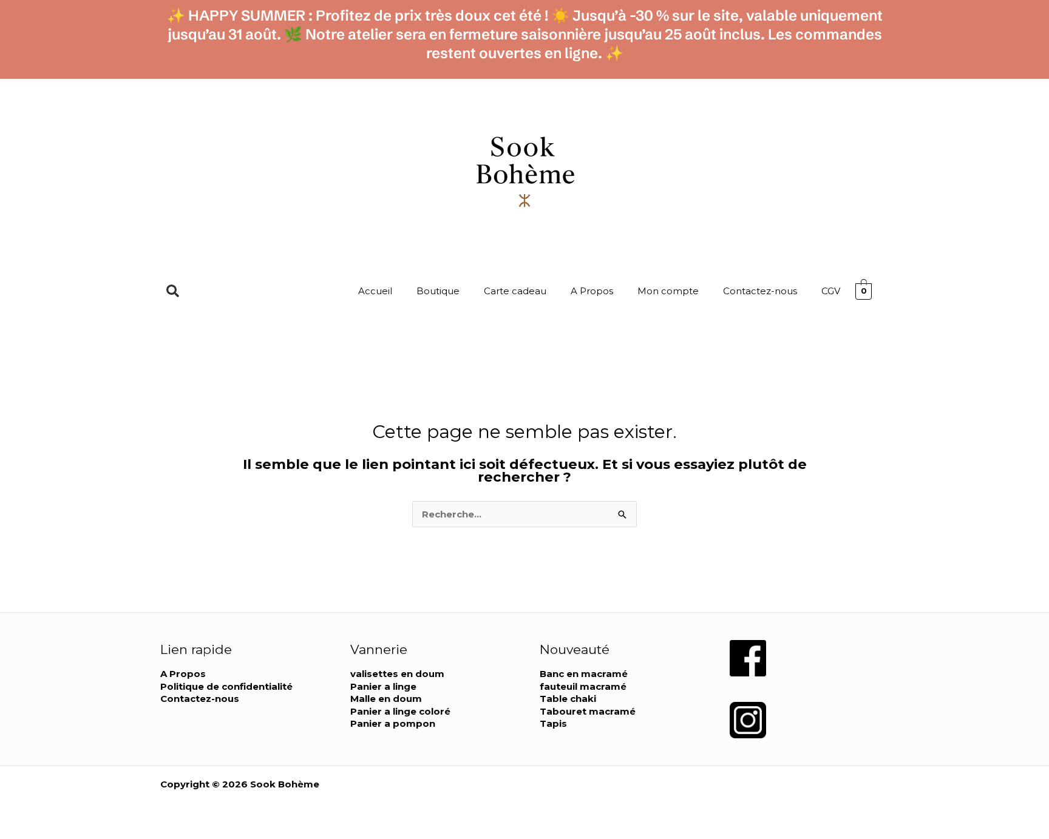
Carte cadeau (515, 291)
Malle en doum (386, 698)
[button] (172, 291)
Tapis (553, 723)
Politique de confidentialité (226, 686)
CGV (830, 291)
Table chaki (568, 698)
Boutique (438, 291)
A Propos (592, 291)
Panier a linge (383, 686)
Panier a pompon (392, 723)
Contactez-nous (760, 291)
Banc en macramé (584, 673)
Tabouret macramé (588, 711)
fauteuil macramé (583, 686)
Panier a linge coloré (400, 711)
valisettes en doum (397, 673)
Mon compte (668, 291)
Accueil (375, 291)
